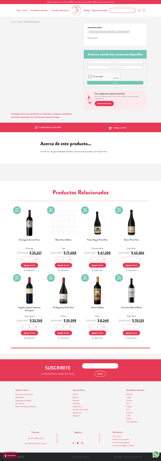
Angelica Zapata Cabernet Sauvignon (29, 309)
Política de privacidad (121, 439)
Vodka (128, 397)
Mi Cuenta (19, 403)
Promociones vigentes (121, 442)
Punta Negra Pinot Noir (97, 239)
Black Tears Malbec (63, 239)
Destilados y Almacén (39, 10)
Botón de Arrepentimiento (25, 406)
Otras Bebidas (132, 421)
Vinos (25, 10)
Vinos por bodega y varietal (123, 445)
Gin (127, 409)
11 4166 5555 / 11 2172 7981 (50, 127)
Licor (128, 403)
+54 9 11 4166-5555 (35, 438)
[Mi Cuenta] (139, 10)
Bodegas (87, 10)
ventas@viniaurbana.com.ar (35, 443)
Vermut (129, 400)
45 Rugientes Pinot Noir (63, 307)
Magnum (76, 415)
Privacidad (118, 456)
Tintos (19, 22)
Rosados (76, 400)
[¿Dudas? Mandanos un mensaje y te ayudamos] (155, 453)
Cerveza (129, 412)
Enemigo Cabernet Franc (29, 239)
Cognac (129, 406)
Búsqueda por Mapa (100, 10)
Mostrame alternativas (104, 103)
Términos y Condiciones (133, 456)
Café (128, 415)
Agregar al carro (29, 265)
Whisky (129, 394)
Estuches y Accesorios (60, 10)
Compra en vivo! (119, 127)
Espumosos (77, 412)
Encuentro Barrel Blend (131, 307)
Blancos (76, 397)
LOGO (76, 10)
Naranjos (76, 403)
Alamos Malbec (97, 307)
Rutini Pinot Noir (131, 239)
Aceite (128, 418)
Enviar (115, 82)
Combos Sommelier (80, 409)
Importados (77, 406)
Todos (19, 10)
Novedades (19, 397)
